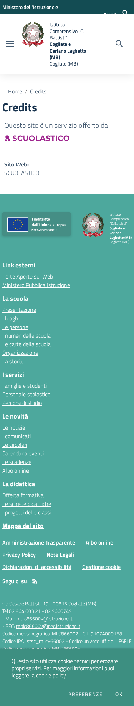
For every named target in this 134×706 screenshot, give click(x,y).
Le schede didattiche (26, 503)
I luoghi (10, 318)
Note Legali (60, 554)
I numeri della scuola (26, 335)
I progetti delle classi (26, 512)
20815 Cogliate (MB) (74, 603)
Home (15, 91)
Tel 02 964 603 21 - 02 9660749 (37, 611)
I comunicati (16, 436)
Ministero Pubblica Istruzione (36, 285)
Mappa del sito (23, 526)
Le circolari (14, 444)
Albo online (15, 470)
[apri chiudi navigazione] (10, 44)
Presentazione (19, 309)
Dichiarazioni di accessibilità (36, 566)
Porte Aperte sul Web (27, 276)
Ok (119, 694)
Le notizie (13, 427)
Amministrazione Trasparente (38, 542)
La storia (12, 361)
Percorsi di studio (22, 402)
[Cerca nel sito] (119, 44)
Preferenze (85, 694)
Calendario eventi (23, 453)
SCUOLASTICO (21, 173)
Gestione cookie (101, 566)
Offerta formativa (23, 495)
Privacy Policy (19, 554)
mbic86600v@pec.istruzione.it (48, 626)
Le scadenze (16, 462)
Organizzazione (20, 352)
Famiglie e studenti (24, 385)
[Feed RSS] (34, 581)
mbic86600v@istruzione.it (44, 618)
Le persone (15, 327)
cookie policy (51, 675)
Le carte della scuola (26, 344)
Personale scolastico (26, 394)
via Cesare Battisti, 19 (25, 603)
